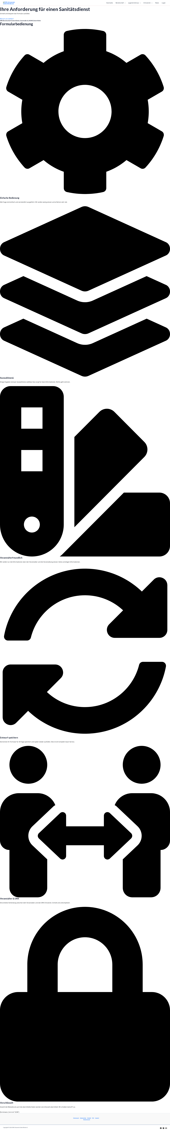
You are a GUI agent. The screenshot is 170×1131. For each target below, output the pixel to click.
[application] (125, 2)
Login (163, 3)
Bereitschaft (120, 3)
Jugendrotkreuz (133, 3)
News (157, 3)
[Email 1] (166, 1128)
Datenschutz (83, 1118)
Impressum (76, 1118)
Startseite (109, 3)
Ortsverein (147, 3)
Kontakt (89, 1118)
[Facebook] (161, 1128)
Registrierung (86, 1119)
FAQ (93, 1118)
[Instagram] (163, 1128)
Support (97, 1118)
